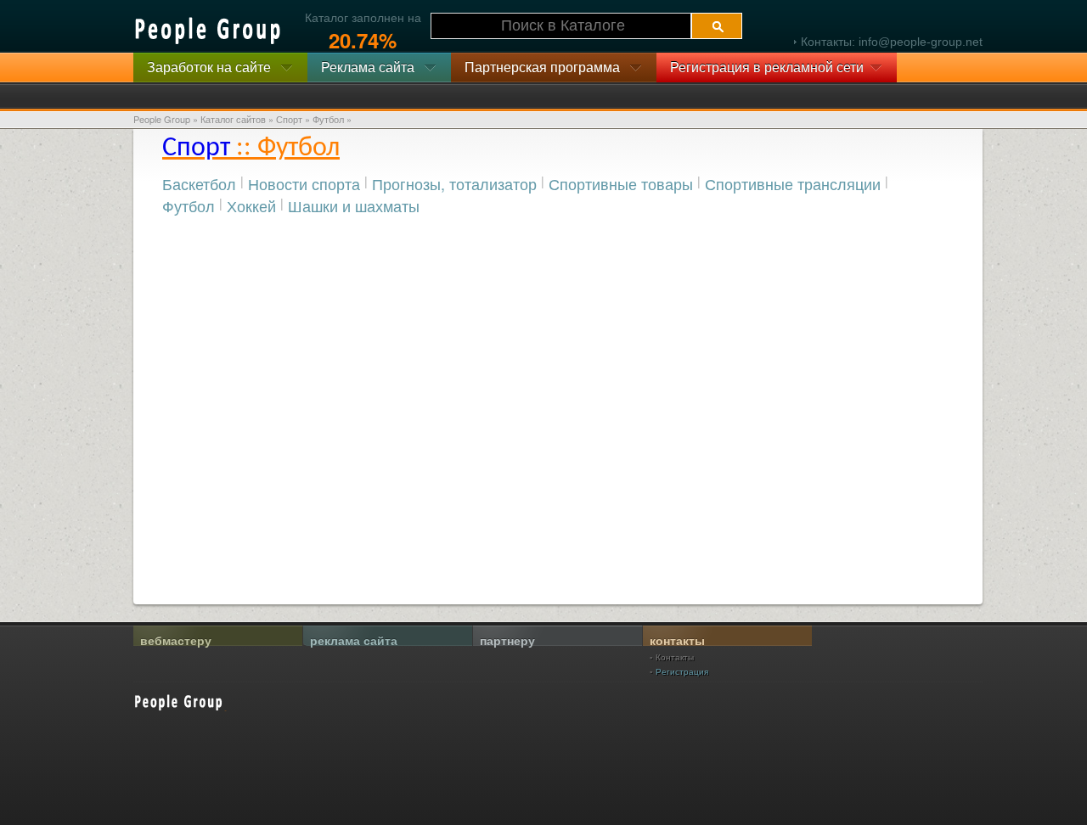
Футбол (188, 205)
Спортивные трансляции (793, 183)
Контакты (675, 657)
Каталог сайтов (233, 119)
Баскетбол (199, 183)
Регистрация (682, 671)
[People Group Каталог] (208, 31)
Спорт (289, 119)
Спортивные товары (621, 183)
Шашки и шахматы (354, 205)
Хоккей (251, 205)
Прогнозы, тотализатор (454, 183)
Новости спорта (304, 183)
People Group (161, 119)
